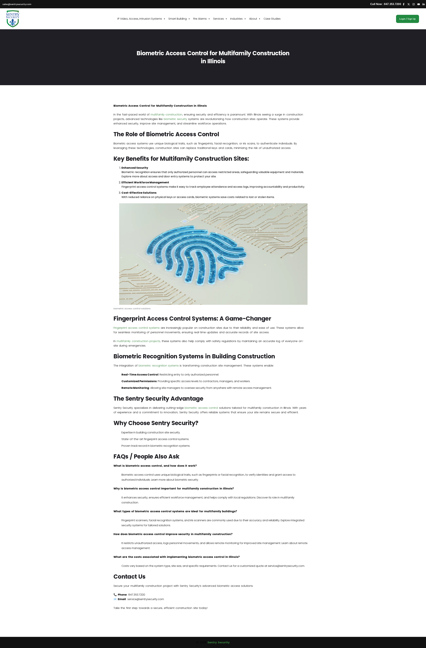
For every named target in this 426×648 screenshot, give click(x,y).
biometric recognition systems (159, 366)
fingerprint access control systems (166, 439)
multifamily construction (166, 114)
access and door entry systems (169, 176)
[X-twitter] (408, 4)
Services (218, 19)
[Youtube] (418, 4)
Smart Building (177, 19)
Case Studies (272, 19)
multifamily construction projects (138, 341)
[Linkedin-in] (423, 4)
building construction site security (158, 432)
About (253, 19)
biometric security (175, 119)
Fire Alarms (200, 19)
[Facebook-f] (403, 4)
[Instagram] (413, 4)
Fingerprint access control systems (144, 187)
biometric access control (201, 408)
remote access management (252, 388)
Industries (236, 19)
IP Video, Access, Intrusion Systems (139, 19)
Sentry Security (218, 642)
